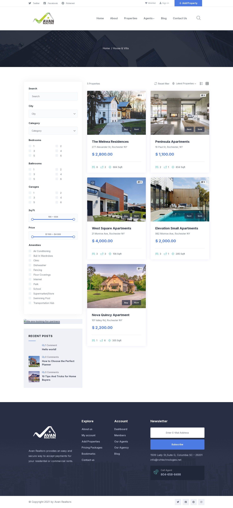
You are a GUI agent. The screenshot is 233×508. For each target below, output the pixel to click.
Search (33, 88)
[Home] (43, 18)
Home (100, 18)
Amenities (35, 245)
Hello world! (49, 349)
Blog (164, 18)
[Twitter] (178, 502)
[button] (188, 3)
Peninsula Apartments (172, 142)
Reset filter (163, 83)
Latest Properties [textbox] (185, 83)
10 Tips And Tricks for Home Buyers (59, 378)
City (31, 105)
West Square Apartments (111, 228)
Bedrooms (35, 140)
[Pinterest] (194, 502)
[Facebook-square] (186, 502)
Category (34, 123)
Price (32, 227)
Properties (130, 18)
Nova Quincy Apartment (110, 315)
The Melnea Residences (110, 142)
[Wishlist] (92, 96)
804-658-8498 (171, 474)
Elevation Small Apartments (176, 228)
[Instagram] (201, 502)
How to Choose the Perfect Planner (58, 363)
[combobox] (53, 114)
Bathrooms (35, 163)
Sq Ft (32, 210)
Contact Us (180, 18)
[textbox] (53, 114)
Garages (34, 186)
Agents (148, 18)
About (114, 18)
